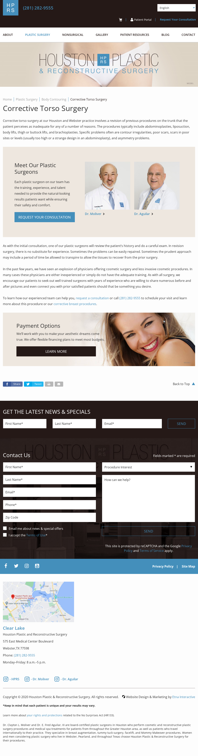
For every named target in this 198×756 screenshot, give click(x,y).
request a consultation (92, 298)
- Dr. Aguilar (69, 678)
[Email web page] (59, 384)
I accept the (17, 535)
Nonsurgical (72, 35)
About (8, 35)
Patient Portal (143, 20)
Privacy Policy (162, 566)
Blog (165, 35)
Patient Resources (134, 35)
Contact (188, 35)
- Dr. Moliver (40, 678)
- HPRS (14, 678)
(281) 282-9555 (24, 655)
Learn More (56, 351)
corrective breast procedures (75, 304)
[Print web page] (49, 384)
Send (181, 423)
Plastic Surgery (37, 35)
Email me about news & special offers (36, 528)
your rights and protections (44, 715)
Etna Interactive (183, 697)
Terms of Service (152, 551)
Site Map (188, 566)
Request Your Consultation (178, 19)
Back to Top (181, 384)
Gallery (102, 35)
